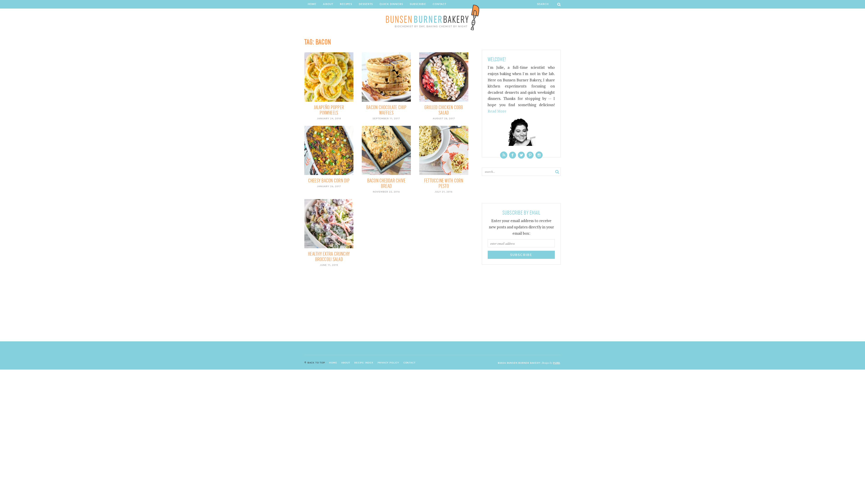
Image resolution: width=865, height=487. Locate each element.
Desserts (366, 4)
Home (312, 4)
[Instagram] (539, 155)
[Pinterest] (530, 155)
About (328, 4)
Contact (439, 4)
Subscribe (418, 4)
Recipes (346, 4)
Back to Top (316, 362)
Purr (556, 362)
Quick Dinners (391, 4)
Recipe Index (363, 362)
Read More (497, 111)
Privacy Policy (388, 362)
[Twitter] (521, 155)
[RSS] (503, 155)
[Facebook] (512, 155)
